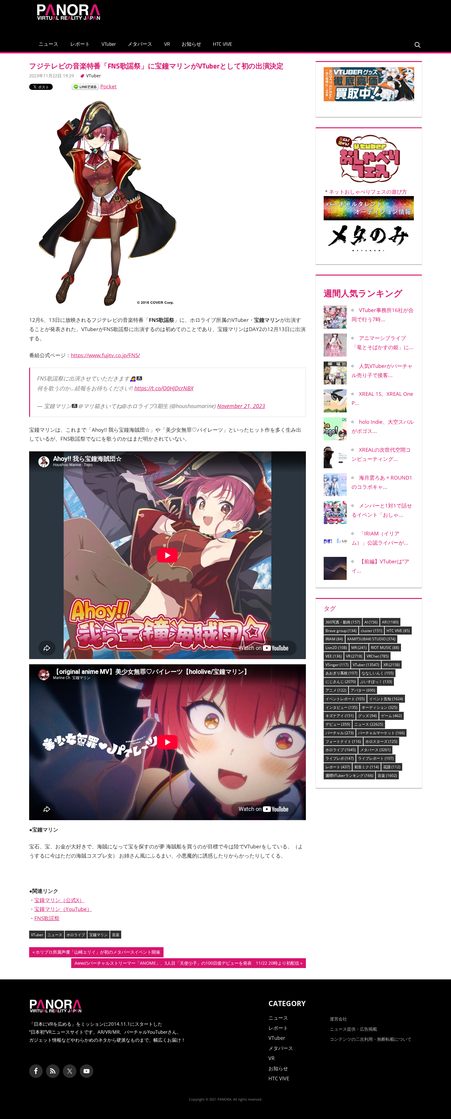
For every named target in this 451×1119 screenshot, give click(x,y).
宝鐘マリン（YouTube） (63, 909)
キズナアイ (340, 715)
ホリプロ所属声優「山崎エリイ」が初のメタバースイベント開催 (97, 953)
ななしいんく (378, 673)
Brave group (341, 630)
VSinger (337, 664)
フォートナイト (343, 741)
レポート (80, 44)
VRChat (378, 656)
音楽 (115, 934)
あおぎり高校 (341, 673)
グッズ (367, 715)
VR (167, 44)
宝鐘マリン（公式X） (59, 900)
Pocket (108, 86)
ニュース (48, 44)
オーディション (379, 707)
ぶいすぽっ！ (376, 681)
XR (392, 664)
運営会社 (338, 1019)
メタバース (140, 44)
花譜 (391, 767)
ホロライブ (76, 934)
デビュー (338, 724)
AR (390, 622)
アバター (363, 690)
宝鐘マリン (98, 934)
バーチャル (340, 732)
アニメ (336, 690)
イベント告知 (386, 698)
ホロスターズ (381, 741)
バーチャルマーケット (381, 732)
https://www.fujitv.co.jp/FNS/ (105, 355)
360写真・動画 (343, 622)
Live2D (336, 647)
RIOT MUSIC (385, 647)
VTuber (109, 44)
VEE (334, 656)
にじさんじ (341, 681)
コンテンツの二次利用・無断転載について (370, 1039)
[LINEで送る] (85, 86)
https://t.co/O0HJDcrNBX (163, 388)
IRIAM (334, 639)
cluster (371, 630)
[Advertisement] (306, 16)
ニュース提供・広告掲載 (353, 1029)
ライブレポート (376, 758)
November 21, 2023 (241, 406)
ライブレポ (340, 758)
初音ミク (366, 767)
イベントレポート (345, 698)
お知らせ (191, 44)
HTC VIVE (222, 44)
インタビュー (341, 707)
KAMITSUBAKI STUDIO (371, 639)
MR (359, 647)
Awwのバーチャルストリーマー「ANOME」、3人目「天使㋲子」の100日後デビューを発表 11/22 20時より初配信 (186, 964)
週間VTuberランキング (349, 775)
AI (371, 622)
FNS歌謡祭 (47, 918)
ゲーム (391, 715)
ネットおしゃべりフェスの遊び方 (368, 191)
